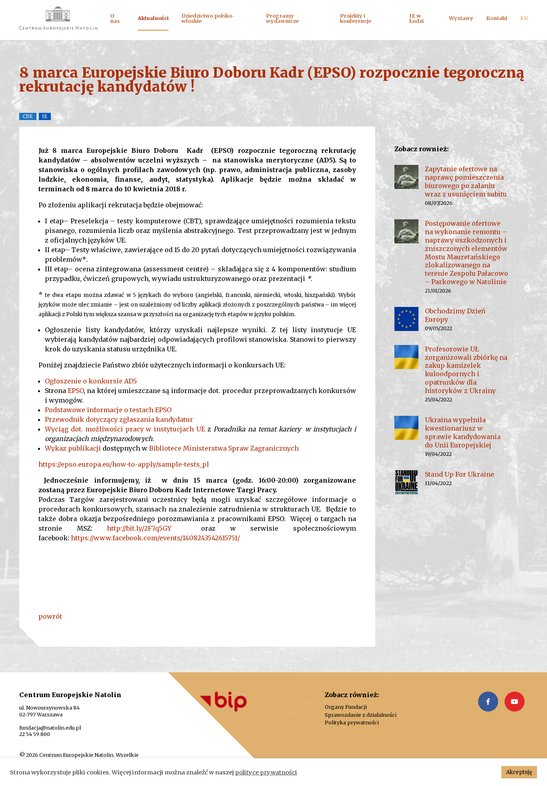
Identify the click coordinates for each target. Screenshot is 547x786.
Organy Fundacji (346, 707)
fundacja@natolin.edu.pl (50, 727)
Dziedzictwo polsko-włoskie (208, 18)
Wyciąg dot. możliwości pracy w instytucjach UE (125, 429)
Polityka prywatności (352, 722)
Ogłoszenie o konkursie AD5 (91, 381)
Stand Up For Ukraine (459, 474)
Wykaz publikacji (74, 448)
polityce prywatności (266, 772)
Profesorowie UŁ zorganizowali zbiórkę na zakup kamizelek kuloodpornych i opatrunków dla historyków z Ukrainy (466, 370)
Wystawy (461, 18)
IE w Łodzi (416, 18)
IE (44, 116)
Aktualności (153, 18)
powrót (50, 616)
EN (524, 18)
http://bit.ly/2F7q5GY (139, 528)
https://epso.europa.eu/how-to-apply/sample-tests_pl (123, 464)
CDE (28, 116)
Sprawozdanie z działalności (360, 715)
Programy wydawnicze (282, 18)
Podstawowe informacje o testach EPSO (108, 410)
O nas (115, 18)
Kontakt (496, 18)
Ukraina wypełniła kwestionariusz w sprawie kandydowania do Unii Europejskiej (463, 432)
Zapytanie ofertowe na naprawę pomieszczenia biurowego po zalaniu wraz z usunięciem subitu (466, 181)
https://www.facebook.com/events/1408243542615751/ (155, 538)
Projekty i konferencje (355, 18)
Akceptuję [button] (519, 772)
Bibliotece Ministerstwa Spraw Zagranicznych (224, 448)
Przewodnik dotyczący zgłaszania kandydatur (119, 419)
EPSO (76, 391)
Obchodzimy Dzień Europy (455, 315)
